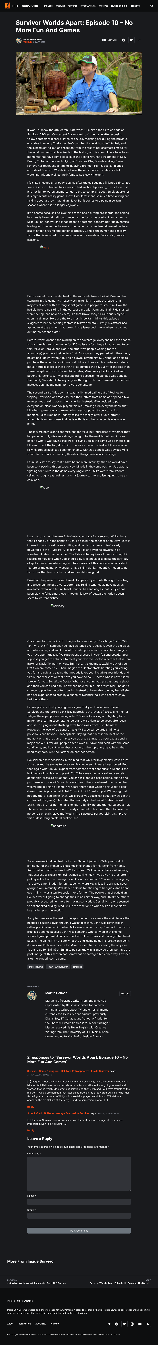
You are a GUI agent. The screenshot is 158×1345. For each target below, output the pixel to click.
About (10, 1324)
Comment (34, 1153)
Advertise (40, 1324)
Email (31, 1209)
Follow (125, 994)
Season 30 (77, 967)
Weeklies (28, 42)
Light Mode (112, 40)
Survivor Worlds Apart (58, 967)
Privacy (55, 1324)
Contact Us (25, 1324)
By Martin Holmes (32, 39)
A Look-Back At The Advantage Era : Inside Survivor (58, 1113)
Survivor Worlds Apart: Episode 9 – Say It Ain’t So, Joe (37, 1283)
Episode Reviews (36, 967)
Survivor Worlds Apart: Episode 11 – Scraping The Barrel (119, 1283)
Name (31, 1195)
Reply (30, 1106)
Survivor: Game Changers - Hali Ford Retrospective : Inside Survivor (68, 1071)
